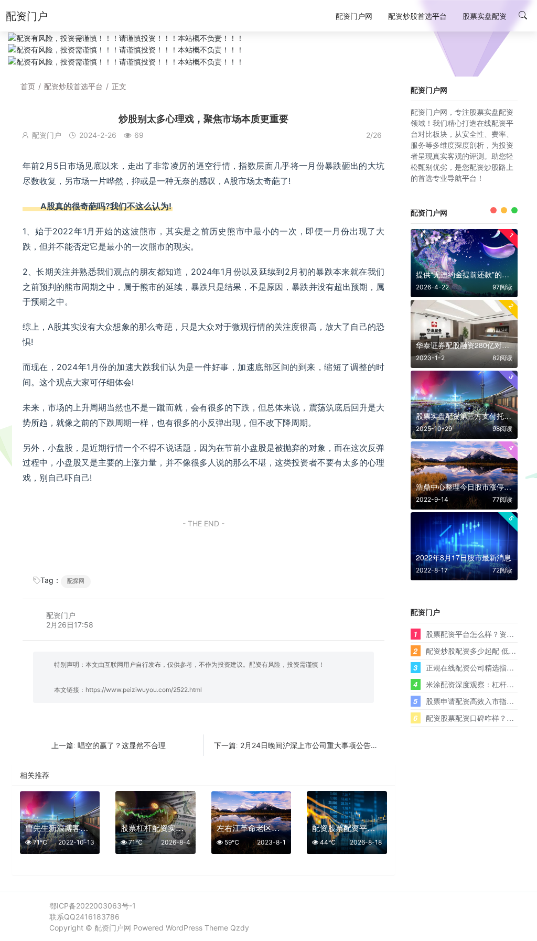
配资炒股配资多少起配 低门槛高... (481, 650)
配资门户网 (112, 927)
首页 (27, 86)
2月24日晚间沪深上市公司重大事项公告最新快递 (320, 745)
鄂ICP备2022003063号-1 (92, 905)
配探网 (75, 581)
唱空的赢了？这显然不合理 (122, 745)
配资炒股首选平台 (73, 86)
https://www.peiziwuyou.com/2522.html (143, 690)
